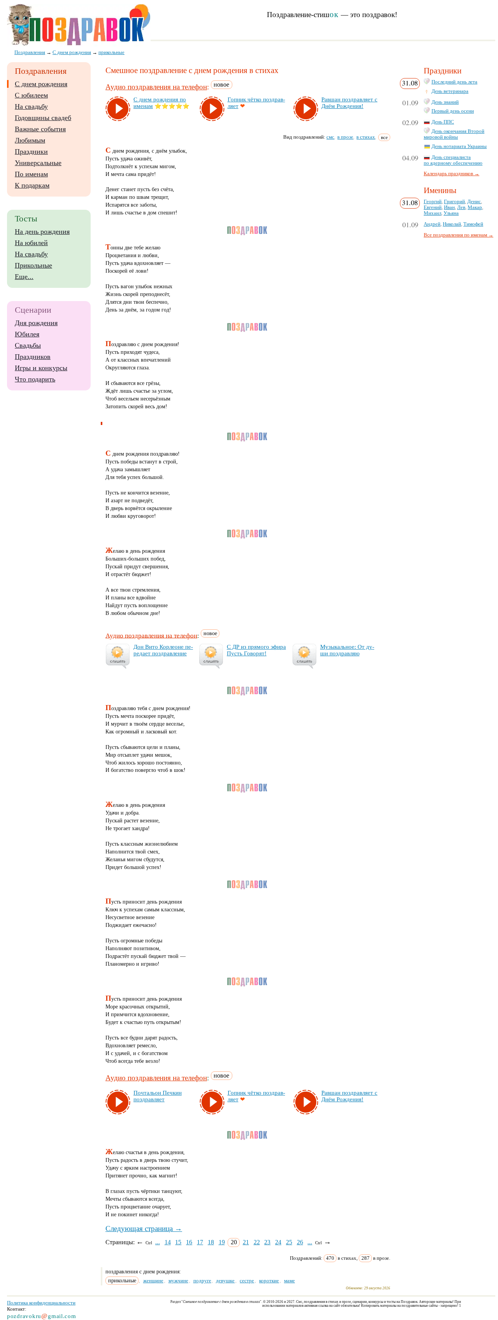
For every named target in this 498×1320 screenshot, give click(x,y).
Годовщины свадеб (43, 118)
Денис (474, 201)
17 (200, 1242)
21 (246, 1242)
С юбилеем (31, 95)
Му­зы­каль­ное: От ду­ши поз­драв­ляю (347, 650)
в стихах (365, 137)
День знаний (445, 102)
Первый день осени (452, 111)
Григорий (454, 201)
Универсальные (38, 163)
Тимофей (473, 224)
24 (278, 1242)
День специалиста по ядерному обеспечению (453, 160)
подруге (202, 1280)
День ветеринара (449, 91)
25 (289, 1242)
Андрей (432, 224)
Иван (449, 207)
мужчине (178, 1280)
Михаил (432, 213)
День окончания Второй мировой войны (454, 134)
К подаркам (32, 185)
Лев (461, 207)
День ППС (442, 122)
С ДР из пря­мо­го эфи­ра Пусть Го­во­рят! (256, 650)
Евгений (433, 207)
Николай (452, 224)
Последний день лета (454, 82)
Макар (475, 207)
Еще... (24, 276)
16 (189, 1242)
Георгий (433, 201)
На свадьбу (31, 106)
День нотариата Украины (459, 146)
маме (289, 1280)
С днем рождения (41, 84)
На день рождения (42, 231)
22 (257, 1242)
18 (211, 1242)
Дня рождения (36, 323)
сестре (247, 1280)
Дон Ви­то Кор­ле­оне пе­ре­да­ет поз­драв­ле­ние (163, 650)
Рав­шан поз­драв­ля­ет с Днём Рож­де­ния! (349, 102)
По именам (31, 174)
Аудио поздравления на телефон (156, 87)
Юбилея (27, 334)
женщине (153, 1280)
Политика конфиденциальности (41, 1303)
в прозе (345, 137)
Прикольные (33, 265)
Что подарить (35, 379)
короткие (269, 1280)
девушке (225, 1280)
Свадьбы (28, 345)
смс (330, 137)
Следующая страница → (143, 1228)
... (157, 1242)
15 (178, 1242)
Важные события (40, 129)
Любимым (30, 140)
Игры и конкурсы (41, 368)
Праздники (31, 151)
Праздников (33, 356)
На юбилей (31, 243)
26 (300, 1242)
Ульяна (451, 213)
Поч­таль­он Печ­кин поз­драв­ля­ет (157, 1096)
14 (168, 1242)
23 (267, 1242)
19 (222, 1242)
